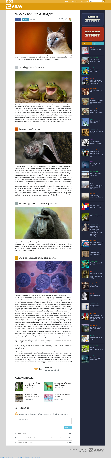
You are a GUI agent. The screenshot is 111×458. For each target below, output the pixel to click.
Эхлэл (66, 1)
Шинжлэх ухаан (94, 129)
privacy (34, 457)
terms (38, 457)
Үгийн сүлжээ (84, 1)
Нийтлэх (67, 427)
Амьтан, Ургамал (94, 57)
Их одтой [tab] (98, 43)
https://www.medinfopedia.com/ (9, 457)
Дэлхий (92, 68)
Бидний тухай (74, 1)
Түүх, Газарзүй (93, 88)
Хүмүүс (92, 47)
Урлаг (91, 139)
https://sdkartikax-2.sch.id (25, 457)
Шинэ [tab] (87, 43)
